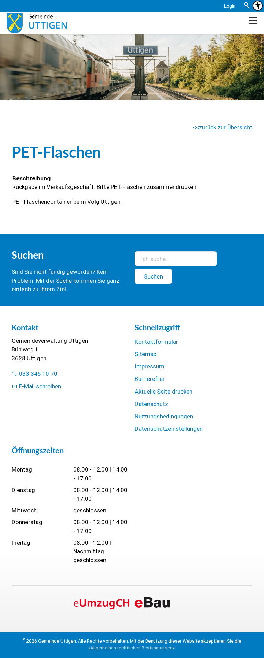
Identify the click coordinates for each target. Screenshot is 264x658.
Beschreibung (31, 178)
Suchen (153, 276)
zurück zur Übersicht (225, 127)
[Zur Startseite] (37, 23)
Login (229, 6)
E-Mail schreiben (40, 386)
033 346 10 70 (38, 373)
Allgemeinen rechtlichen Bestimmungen (131, 647)
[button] (253, 20)
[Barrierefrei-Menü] (258, 6)
